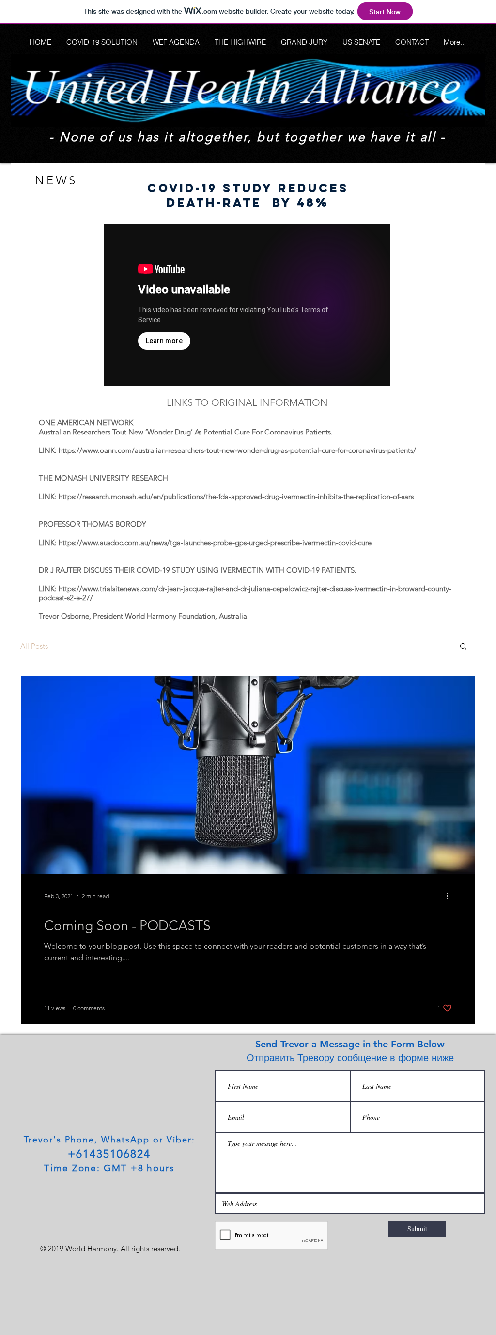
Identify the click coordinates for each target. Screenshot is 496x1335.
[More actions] (450, 895)
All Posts (34, 646)
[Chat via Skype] (40, 1184)
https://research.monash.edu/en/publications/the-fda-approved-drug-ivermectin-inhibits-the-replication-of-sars (236, 496)
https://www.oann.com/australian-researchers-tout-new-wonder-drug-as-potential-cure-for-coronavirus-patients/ (237, 450)
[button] (463, 647)
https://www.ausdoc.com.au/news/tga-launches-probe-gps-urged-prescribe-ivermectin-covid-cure (215, 542)
